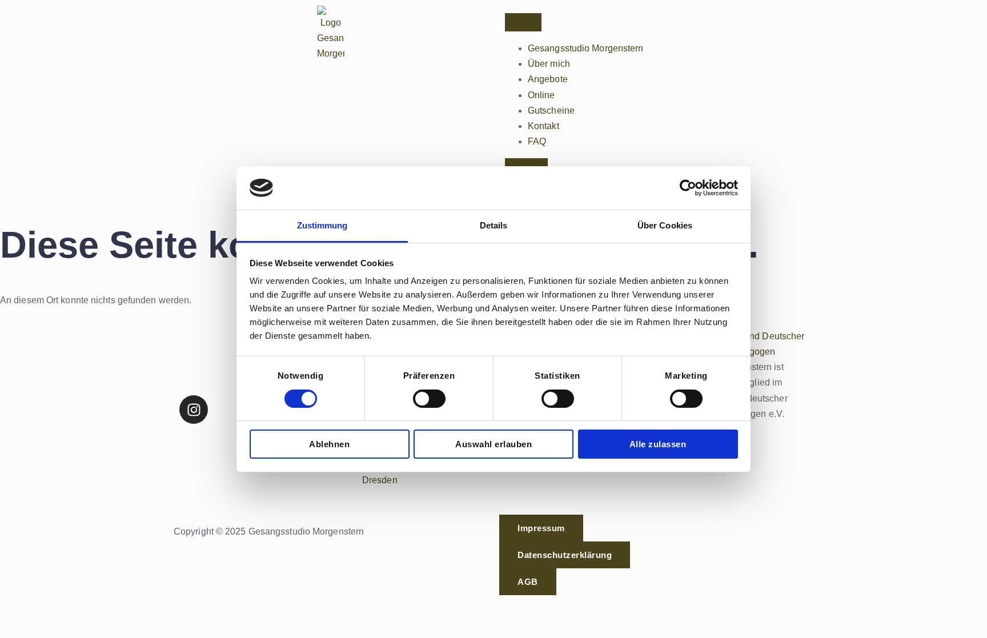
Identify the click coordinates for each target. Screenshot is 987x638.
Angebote (548, 79)
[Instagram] (193, 409)
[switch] (429, 399)
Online (541, 95)
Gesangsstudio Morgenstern (586, 48)
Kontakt (543, 126)
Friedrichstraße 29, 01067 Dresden (415, 472)
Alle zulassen (658, 444)
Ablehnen (329, 444)
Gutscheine (551, 110)
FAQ (537, 141)
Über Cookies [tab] (664, 225)
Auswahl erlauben (493, 444)
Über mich (549, 64)
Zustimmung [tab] (322, 225)
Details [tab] (494, 225)
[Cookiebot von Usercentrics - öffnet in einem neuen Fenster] (688, 187)
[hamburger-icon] (523, 22)
